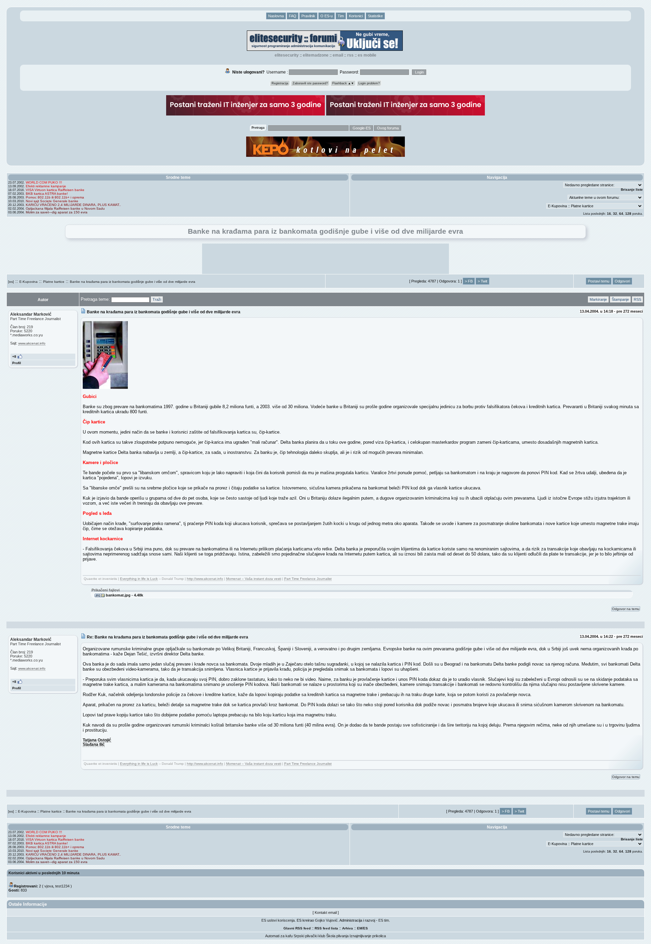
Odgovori (622, 281)
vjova (48, 886)
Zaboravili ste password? (310, 83)
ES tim (383, 920)
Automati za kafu (279, 936)
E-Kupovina (28, 282)
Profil (16, 363)
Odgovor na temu (625, 609)
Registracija (280, 83)
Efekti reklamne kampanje (46, 186)
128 (628, 213)
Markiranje (598, 299)
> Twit (482, 281)
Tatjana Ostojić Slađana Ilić (97, 742)
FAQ (292, 16)
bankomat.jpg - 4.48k (124, 595)
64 (621, 213)
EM (359, 928)
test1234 (62, 886)
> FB (469, 281)
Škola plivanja (337, 936)
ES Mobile (367, 55)
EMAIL (338, 55)
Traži (157, 299)
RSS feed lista (326, 928)
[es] (11, 282)
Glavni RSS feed (297, 928)
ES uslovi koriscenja (278, 920)
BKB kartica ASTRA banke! (47, 193)
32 (615, 213)
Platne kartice (53, 282)
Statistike (375, 16)
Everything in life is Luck (139, 579)
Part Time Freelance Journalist (308, 579)
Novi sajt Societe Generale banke (52, 201)
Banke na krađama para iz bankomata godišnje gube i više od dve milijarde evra (132, 282)
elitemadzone (316, 55)
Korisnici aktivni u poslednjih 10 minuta (43, 873)
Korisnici (356, 16)
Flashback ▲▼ (343, 83)
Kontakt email (326, 912)
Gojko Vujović (326, 920)
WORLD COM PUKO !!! (44, 182)
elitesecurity (287, 55)
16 (609, 213)
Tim (341, 16)
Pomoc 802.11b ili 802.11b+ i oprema (55, 197)
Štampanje (620, 299)
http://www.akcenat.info (205, 579)
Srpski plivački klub (309, 936)
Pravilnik (308, 16)
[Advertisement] (325, 259)
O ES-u (326, 16)
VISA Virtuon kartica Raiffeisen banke (55, 190)
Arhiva (347, 928)
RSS (350, 55)
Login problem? (369, 83)
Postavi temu (598, 281)
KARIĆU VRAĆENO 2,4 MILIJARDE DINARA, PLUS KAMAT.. (73, 205)
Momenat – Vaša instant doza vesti (253, 579)
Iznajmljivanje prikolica (368, 936)
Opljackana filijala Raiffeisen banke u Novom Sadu (65, 208)
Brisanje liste (632, 189)
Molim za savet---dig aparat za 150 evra (56, 212)
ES (365, 928)
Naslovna (276, 16)
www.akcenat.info (31, 343)
